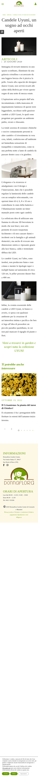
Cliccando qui (6, 768)
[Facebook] (3, 465)
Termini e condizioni (21, 512)
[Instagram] (7, 465)
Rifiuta (14, 773)
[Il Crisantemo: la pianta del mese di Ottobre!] (19, 384)
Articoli (9, 59)
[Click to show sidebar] (2, 32)
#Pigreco (19, 517)
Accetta (5, 773)
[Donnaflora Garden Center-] (19, 4)
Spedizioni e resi (23, 515)
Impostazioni (23, 773)
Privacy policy (8, 512)
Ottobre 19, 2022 (12, 400)
